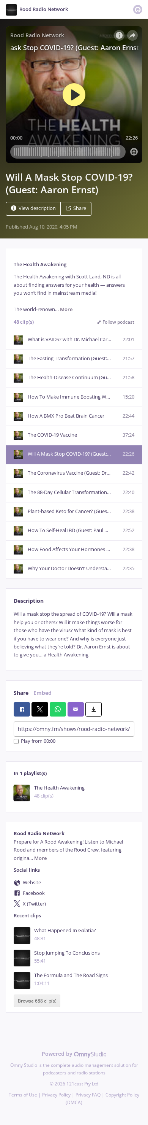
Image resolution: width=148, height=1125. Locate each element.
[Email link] (76, 709)
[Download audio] (93, 709)
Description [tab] (29, 600)
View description (37, 208)
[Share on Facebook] (22, 709)
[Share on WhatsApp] (58, 709)
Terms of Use (23, 1095)
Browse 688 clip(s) (37, 1001)
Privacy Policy (56, 1095)
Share (79, 208)
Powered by (58, 1053)
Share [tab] (21, 692)
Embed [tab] (42, 692)
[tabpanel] (74, 634)
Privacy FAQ (88, 1095)
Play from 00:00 (38, 741)
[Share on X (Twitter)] (39, 709)
